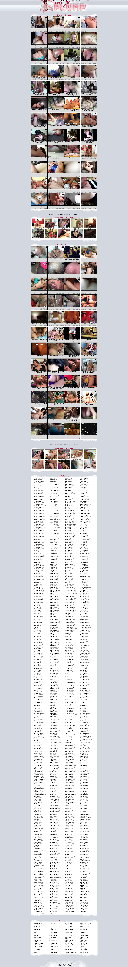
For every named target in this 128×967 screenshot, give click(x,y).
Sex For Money (83, 670)
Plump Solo (82, 545)
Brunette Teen (53, 544)
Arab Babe (36, 625)
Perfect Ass (82, 525)
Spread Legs (83, 730)
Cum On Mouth (53, 661)
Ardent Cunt (77, 228)
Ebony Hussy (69, 926)
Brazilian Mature (53, 487)
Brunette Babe (53, 511)
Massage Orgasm (69, 743)
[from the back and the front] (89, 306)
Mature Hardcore (68, 783)
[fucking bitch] (89, 338)
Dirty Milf (51, 702)
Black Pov (36, 842)
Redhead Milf (83, 628)
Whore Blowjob (83, 869)
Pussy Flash (83, 593)
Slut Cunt (82, 704)
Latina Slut (67, 676)
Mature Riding (68, 808)
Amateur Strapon (38, 561)
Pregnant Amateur (84, 576)
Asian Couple (37, 645)
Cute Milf (51, 679)
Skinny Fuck (83, 694)
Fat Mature (52, 787)
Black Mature (37, 830)
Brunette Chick (53, 516)
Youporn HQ (64, 469)
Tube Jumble (64, 459)
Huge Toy (67, 582)
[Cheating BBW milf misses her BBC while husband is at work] (89, 60)
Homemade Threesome (70, 536)
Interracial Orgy (68, 605)
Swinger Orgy (83, 756)
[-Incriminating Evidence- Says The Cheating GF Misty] (72, 354)
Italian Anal (67, 613)
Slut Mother (82, 705)
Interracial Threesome (69, 610)
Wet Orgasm (83, 862)
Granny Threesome (54, 903)
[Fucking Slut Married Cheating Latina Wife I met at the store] (39, 76)
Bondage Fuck (37, 911)
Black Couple (37, 822)
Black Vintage (37, 860)
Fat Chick (52, 780)
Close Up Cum (53, 624)
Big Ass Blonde (37, 756)
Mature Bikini (68, 756)
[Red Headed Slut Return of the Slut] (72, 274)
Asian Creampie (37, 647)
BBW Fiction (68, 937)
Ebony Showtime (38, 228)
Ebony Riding (52, 751)
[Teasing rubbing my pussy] (39, 205)
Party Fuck (82, 524)
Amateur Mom (37, 541)
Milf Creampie (68, 840)
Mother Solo (83, 479)
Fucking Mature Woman (86, 926)
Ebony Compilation (54, 730)
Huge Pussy (67, 579)
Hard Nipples (68, 505)
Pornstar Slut (83, 558)
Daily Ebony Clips (54, 946)
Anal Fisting (36, 607)
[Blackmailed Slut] (72, 28)
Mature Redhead (68, 806)
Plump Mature (83, 539)
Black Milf (36, 831)
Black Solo (36, 848)
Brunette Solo (52, 541)
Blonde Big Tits (37, 869)
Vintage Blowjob (83, 848)
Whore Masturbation (84, 873)
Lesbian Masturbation (69, 702)
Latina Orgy (67, 673)
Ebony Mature (53, 743)
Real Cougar (83, 613)
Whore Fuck (83, 871)
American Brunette (38, 590)
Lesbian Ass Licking (69, 687)
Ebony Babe (52, 722)
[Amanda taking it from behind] (89, 419)
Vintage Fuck (83, 850)
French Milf (52, 833)
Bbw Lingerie (37, 711)
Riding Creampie (84, 645)
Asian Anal (36, 636)
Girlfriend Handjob (53, 873)
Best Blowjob (37, 748)
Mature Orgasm (68, 799)
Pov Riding (82, 571)
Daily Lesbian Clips (70, 944)
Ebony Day (53, 951)
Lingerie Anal (67, 733)
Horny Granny (68, 548)
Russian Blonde (83, 657)
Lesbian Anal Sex (68, 685)
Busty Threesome (53, 571)
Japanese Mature (69, 630)
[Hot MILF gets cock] (72, 370)
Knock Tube (53, 929)
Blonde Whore (37, 905)
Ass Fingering (37, 679)
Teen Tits (82, 811)
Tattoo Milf (82, 760)
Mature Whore (68, 831)
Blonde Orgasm (37, 893)
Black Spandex (37, 850)
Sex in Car (82, 671)
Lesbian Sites (84, 940)
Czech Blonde (53, 682)
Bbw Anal (36, 693)
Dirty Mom (52, 704)
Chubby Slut (52, 613)
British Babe (52, 493)
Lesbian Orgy (68, 710)
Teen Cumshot (83, 774)
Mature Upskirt (68, 830)
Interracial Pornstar (69, 607)
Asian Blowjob (37, 644)
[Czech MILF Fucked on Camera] (56, 419)
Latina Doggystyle (69, 659)
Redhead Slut (83, 633)
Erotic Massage (53, 757)
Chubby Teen (52, 614)
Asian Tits (36, 676)
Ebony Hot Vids (69, 924)
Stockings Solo (83, 737)
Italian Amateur (68, 611)
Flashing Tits (52, 823)
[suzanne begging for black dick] (56, 124)
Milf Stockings (68, 869)
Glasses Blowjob (53, 874)
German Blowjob (53, 845)
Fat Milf (51, 788)
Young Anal (82, 893)
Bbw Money (36, 717)
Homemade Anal (68, 522)
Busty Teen (52, 570)
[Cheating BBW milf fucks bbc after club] (72, 140)
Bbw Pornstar (37, 724)
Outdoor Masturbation (85, 516)
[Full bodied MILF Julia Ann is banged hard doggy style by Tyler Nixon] (39, 290)
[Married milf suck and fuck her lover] (89, 322)
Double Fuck (52, 716)
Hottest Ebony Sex (70, 931)
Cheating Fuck (53, 578)
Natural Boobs (83, 481)
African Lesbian (37, 484)
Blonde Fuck (37, 880)
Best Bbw (36, 747)
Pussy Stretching (84, 602)
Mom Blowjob (68, 882)
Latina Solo (67, 677)
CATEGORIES (51, 214)
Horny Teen (67, 559)
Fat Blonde (52, 776)
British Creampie (53, 495)
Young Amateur (83, 891)
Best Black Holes (54, 943)
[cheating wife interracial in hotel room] (56, 354)
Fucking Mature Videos (86, 924)
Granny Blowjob (53, 883)
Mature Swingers (68, 823)
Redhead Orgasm (84, 630)
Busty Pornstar (53, 568)
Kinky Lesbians (68, 647)
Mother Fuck (67, 909)
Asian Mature (37, 659)
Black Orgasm (37, 836)
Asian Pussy (37, 668)
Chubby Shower (53, 611)
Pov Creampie (83, 564)
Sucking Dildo (83, 750)
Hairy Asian (67, 479)
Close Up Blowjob (53, 621)
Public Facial (83, 585)
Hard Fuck (67, 504)
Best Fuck (36, 750)
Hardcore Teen (68, 518)
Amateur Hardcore (38, 531)
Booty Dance (52, 479)
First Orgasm (52, 819)
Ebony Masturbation (54, 742)
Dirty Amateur (53, 696)
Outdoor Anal (83, 507)
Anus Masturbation (38, 622)
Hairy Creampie (68, 485)
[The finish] (72, 205)
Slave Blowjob (83, 697)
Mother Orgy (83, 478)
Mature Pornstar (68, 803)
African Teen (37, 487)
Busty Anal (52, 550)
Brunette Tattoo (53, 542)
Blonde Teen (37, 903)
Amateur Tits (37, 573)
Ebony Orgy (52, 750)
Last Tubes (64, 238)
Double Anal (52, 711)
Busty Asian (52, 551)
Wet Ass (82, 859)
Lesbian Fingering (69, 694)
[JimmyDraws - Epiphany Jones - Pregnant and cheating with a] (89, 402)
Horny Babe (67, 538)
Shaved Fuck (83, 682)
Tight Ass (82, 823)
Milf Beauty (67, 834)
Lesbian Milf (67, 704)
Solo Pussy (82, 717)
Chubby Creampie (54, 599)
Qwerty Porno (51, 459)
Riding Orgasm (83, 651)
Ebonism (53, 949)
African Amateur (37, 478)
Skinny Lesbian (83, 696)
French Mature (53, 831)
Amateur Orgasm (38, 545)
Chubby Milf (52, 607)
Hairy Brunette (68, 484)
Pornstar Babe (83, 551)
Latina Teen (67, 680)
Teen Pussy (82, 797)
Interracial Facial (68, 594)
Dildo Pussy (52, 693)
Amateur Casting (38, 499)
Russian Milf (83, 664)
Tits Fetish (82, 833)
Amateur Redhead (38, 551)
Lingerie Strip (68, 737)
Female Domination (54, 797)
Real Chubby (83, 611)
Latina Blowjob (68, 656)
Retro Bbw (82, 639)
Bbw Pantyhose (37, 722)
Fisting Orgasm (53, 822)
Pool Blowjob (83, 548)
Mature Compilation (69, 765)
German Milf (52, 857)
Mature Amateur (68, 747)
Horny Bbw (67, 539)
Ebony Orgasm (53, 748)
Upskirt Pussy (83, 840)
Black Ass (36, 813)
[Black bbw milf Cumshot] (72, 435)
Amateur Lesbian (38, 536)
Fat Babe (52, 773)
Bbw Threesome (37, 737)
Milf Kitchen (67, 854)
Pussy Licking (83, 596)
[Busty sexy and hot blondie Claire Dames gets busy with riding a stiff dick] (56, 386)
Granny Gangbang (54, 889)
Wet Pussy (82, 863)
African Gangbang (38, 481)
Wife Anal (82, 876)
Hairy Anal (67, 478)
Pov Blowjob (83, 562)
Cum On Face (53, 659)
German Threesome (54, 862)
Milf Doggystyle (68, 843)
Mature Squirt (68, 816)
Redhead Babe (83, 619)
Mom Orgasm (68, 891)
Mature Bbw (67, 751)
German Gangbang (54, 853)
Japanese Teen (68, 634)
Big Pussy (36, 800)
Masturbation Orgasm (69, 745)
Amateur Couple (37, 508)
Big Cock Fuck (37, 782)
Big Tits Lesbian (37, 806)
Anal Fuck (36, 608)
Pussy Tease (83, 605)
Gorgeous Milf (53, 880)
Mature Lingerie (68, 793)
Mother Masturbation (69, 911)
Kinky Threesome (69, 651)
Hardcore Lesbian (69, 510)
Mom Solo (67, 894)
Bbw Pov (36, 725)
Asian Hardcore (37, 656)
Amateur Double (37, 521)
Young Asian (83, 894)
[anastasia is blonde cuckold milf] (72, 402)
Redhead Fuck (83, 624)
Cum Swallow (53, 667)
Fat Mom (52, 790)
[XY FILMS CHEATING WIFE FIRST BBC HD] (72, 189)
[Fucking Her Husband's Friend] (39, 28)
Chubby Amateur (53, 590)
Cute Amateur (53, 674)
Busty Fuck (52, 561)
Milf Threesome (68, 876)
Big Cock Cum (37, 780)
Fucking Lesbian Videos (71, 952)
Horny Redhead (68, 558)
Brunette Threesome (54, 545)
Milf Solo (67, 865)
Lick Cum (67, 731)
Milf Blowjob (67, 837)
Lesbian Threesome (69, 725)
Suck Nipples (83, 740)
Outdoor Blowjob (83, 508)
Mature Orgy (67, 800)
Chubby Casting (53, 598)
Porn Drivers (38, 459)
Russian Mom (83, 665)
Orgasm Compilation (84, 504)
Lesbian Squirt (68, 719)
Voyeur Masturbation (84, 856)
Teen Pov (82, 796)
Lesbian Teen (68, 724)
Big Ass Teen (37, 771)
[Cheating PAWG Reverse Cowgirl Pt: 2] (89, 44)
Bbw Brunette (37, 696)
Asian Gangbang (38, 653)
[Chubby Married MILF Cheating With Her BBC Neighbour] (39, 140)
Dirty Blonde (52, 697)
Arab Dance (36, 628)
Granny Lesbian (53, 894)
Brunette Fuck (53, 524)
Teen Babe (82, 765)
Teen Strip (82, 806)
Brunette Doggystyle (54, 521)
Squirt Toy (82, 734)
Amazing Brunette (38, 579)
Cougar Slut (52, 641)
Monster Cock (68, 900)
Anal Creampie (37, 602)
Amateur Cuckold (38, 511)
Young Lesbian (83, 905)
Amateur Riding (37, 553)
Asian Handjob (37, 654)
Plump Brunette (83, 533)
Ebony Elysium (54, 952)
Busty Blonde (52, 556)
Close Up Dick (53, 625)
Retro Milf (82, 642)
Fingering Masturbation (55, 808)
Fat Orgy (51, 791)
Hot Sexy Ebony (69, 929)
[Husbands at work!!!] (72, 306)
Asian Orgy (36, 665)
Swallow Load (83, 754)
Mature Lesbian (68, 791)
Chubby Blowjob (53, 596)
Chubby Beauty (53, 594)
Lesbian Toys (68, 728)
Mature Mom (68, 796)
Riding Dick (82, 647)
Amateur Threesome (38, 571)
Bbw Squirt (36, 731)
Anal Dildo (36, 604)
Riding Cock (83, 644)
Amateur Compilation (38, 505)
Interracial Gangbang (69, 598)
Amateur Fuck (37, 525)
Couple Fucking (53, 644)
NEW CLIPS (62, 214)
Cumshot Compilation (54, 670)
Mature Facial (68, 773)
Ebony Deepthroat (53, 731)
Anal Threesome (37, 618)
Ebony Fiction (69, 923)
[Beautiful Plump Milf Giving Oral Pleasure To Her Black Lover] (56, 370)
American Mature (38, 593)
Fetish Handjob (53, 805)
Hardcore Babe (68, 507)
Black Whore (37, 862)
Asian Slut (36, 671)
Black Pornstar (37, 840)
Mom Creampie (68, 885)
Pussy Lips (82, 598)
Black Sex (36, 845)
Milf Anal (67, 833)
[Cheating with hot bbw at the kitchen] (89, 274)
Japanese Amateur (69, 619)
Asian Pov (36, 667)
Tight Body (82, 825)
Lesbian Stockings (69, 720)
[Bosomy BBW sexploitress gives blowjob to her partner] (72, 44)
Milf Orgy (67, 859)
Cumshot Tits (52, 673)
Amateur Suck (37, 564)
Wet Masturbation (84, 860)
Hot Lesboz (83, 934)
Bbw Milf (36, 716)
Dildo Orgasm (53, 691)
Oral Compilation (84, 496)
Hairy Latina (67, 490)
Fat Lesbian (52, 785)
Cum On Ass (52, 657)
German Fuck (53, 851)
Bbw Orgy (36, 720)
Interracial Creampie (69, 590)
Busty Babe (52, 553)
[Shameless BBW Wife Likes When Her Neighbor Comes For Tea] (39, 92)
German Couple (53, 848)
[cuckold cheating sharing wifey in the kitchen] (56, 338)
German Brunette (53, 846)
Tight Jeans (82, 826)
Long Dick (67, 740)
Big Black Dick (37, 773)
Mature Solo (67, 814)
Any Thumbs (53, 923)
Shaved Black (83, 677)
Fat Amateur (52, 768)
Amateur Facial (37, 522)
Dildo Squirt (52, 694)
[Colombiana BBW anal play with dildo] (56, 258)
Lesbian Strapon (68, 722)
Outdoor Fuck (83, 511)
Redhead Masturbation (85, 627)
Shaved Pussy (83, 687)
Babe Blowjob (37, 688)
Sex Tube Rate (54, 935)
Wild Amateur (83, 883)
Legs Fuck (67, 684)
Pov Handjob (83, 565)
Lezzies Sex (84, 949)
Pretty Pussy (83, 581)
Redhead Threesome (84, 637)
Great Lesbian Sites (85, 931)
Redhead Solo (83, 634)
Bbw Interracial (37, 707)
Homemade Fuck (69, 528)
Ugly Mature (83, 839)
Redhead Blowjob (84, 621)
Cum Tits (52, 668)
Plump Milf (82, 541)
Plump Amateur (83, 527)
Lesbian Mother (68, 707)
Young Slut (82, 906)
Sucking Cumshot (84, 748)
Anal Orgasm (37, 611)
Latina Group (68, 662)
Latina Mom (67, 670)
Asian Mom (36, 662)
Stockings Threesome (85, 739)
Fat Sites (68, 947)
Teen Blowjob (83, 768)
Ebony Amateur (53, 719)
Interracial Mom (68, 602)
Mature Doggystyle (69, 771)
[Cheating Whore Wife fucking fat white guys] (39, 338)
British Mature (53, 501)
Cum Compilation (53, 653)
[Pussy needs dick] (39, 435)
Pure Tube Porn (54, 932)
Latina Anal (67, 653)
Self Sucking (83, 668)
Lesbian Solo (68, 717)
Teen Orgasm (83, 791)
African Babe (37, 479)
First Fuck (52, 817)
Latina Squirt (67, 679)
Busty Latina (52, 562)
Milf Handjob (67, 851)
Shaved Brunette (84, 680)
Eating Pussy (52, 717)
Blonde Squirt (37, 902)
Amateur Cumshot (38, 513)
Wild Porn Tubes (38, 469)
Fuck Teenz (83, 928)
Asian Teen (36, 674)
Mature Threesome (69, 826)
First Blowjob (52, 814)
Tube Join (64, 228)
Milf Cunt (67, 842)
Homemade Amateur (69, 521)
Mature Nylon (68, 797)
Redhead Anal (83, 618)
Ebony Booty (52, 727)
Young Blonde (83, 899)
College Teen (52, 634)
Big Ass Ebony (37, 760)
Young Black (83, 897)
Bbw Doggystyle (37, 700)
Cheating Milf (52, 584)
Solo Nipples (83, 714)
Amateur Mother (37, 542)
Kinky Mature (68, 648)
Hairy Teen (67, 499)
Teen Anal (82, 762)
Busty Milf (52, 565)
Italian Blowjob (68, 614)
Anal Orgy (36, 613)
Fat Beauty (52, 774)
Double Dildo (52, 714)
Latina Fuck (67, 661)
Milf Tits (66, 877)
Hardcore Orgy (68, 515)
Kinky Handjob (68, 645)
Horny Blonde (68, 541)
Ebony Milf (52, 745)
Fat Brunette (52, 777)
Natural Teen (83, 485)
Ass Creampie (37, 677)
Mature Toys (67, 828)
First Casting (52, 816)
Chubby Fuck (52, 601)
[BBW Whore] (72, 173)
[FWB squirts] (72, 76)
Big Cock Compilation (39, 779)
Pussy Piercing (83, 599)
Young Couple (83, 902)
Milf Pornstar (67, 862)
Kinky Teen (67, 650)
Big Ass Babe (37, 754)
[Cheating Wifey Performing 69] (56, 189)
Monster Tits (67, 905)
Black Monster (37, 834)
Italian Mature (68, 616)
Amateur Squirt (37, 559)
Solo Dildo (82, 710)
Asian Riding (37, 670)
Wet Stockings (83, 865)
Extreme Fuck (53, 762)
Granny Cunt (52, 886)
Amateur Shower (38, 555)
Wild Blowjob (83, 886)
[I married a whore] (39, 354)
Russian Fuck (83, 661)
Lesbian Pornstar (68, 713)
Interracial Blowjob (69, 587)
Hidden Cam (67, 519)
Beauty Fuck (37, 743)
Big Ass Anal (37, 751)
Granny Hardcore (53, 891)
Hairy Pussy (67, 498)
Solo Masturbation (84, 713)
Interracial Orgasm (69, 604)
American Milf (37, 594)
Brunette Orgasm (53, 533)
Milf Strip (67, 871)
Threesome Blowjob (84, 817)
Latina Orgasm (68, 671)
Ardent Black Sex (54, 941)
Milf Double (67, 845)
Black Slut (36, 846)
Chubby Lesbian (53, 604)
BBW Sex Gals (69, 938)
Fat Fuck (51, 782)
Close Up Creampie (54, 622)
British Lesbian (53, 499)
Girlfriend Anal (53, 869)
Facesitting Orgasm (54, 763)
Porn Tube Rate (54, 931)
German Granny (53, 854)
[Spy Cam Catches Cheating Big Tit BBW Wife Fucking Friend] (89, 173)
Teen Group (82, 787)
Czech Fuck (52, 684)
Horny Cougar (68, 545)
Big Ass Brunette (38, 757)
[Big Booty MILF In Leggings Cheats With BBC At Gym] (56, 92)
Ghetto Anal (52, 863)
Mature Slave (68, 811)
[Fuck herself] (56, 60)
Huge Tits (67, 581)
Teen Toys (82, 813)
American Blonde (38, 588)
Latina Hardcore (68, 664)
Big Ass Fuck (37, 762)
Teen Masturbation (84, 790)
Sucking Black (83, 745)
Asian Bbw (36, 641)
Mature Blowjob (68, 759)
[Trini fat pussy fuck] (56, 108)
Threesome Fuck (84, 819)
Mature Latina (68, 790)
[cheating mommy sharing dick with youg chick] (39, 386)
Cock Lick (52, 633)
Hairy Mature (68, 495)
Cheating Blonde (53, 573)
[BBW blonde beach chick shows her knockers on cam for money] (89, 370)
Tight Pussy (82, 828)
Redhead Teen (83, 636)
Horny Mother (68, 556)
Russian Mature (83, 662)
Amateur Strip (37, 562)
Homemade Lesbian (69, 530)
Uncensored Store (77, 459)
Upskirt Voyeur (83, 842)
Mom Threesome (68, 897)
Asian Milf (36, 661)
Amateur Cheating (38, 502)
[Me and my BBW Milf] (39, 173)
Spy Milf (82, 731)
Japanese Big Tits (69, 622)
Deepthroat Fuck (53, 688)
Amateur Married (38, 538)
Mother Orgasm (68, 912)
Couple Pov (52, 645)
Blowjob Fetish (37, 908)
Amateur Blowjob (38, 496)
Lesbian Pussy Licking (70, 714)
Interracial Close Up (69, 588)
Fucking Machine (53, 837)
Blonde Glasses (37, 882)
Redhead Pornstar (84, 631)
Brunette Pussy (53, 538)
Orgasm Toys (83, 505)
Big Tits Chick (37, 803)
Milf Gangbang (68, 850)
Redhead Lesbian (84, 625)
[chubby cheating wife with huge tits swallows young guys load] (72, 92)
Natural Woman (83, 488)
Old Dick (82, 495)
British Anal (52, 492)
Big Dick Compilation (38, 790)
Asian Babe (36, 639)
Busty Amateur (53, 548)
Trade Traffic (66, 965)
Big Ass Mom (37, 768)
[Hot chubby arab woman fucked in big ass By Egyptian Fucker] (89, 108)
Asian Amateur (37, 634)
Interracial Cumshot (69, 591)
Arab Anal (36, 624)
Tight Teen (82, 830)
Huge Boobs (67, 568)
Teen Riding (82, 799)
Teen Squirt (82, 805)
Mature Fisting (68, 776)
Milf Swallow (67, 874)
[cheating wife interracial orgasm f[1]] (39, 156)
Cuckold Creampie (54, 650)
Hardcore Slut (68, 516)
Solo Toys (82, 720)
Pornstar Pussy (83, 556)
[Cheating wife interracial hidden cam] (56, 76)
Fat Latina (52, 783)
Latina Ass (67, 654)
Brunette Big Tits (53, 513)
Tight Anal (82, 820)
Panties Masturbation (84, 522)
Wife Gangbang (83, 879)
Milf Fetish (67, 846)
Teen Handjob (83, 788)
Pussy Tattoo (83, 604)
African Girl (36, 482)
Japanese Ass (68, 621)
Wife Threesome (83, 882)
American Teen (37, 598)
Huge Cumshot (68, 571)
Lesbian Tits (67, 727)
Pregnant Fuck (83, 578)
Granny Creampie (53, 885)
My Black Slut (69, 934)
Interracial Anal (68, 584)
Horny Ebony (68, 547)
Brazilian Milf (52, 488)
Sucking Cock (83, 747)
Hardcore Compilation (69, 508)
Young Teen (82, 909)
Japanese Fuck (68, 627)
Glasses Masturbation (54, 877)
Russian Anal (83, 654)
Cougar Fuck (52, 637)
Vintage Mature (83, 851)
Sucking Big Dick (84, 743)
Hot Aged (83, 932)
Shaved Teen (83, 688)
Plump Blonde (83, 530)
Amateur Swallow (38, 565)
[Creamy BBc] (89, 205)
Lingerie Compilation (69, 734)
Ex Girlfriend (52, 760)
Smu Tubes (53, 938)
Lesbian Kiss (68, 699)
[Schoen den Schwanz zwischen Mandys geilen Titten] (56, 140)
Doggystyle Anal (53, 707)
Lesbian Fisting (68, 696)
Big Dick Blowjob (38, 788)
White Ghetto (83, 866)
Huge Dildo (67, 573)
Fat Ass (51, 771)
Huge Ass (67, 567)
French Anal (52, 826)
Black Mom (36, 833)
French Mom (52, 834)
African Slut (36, 485)
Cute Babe (52, 676)
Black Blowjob (37, 817)
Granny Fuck (52, 888)
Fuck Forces (90, 238)
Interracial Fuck (68, 596)
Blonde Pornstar (37, 894)
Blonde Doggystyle (38, 877)
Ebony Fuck (52, 734)
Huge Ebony (67, 574)
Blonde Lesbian (37, 886)
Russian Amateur (84, 653)
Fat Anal (51, 770)
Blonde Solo (36, 900)
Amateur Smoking (38, 556)
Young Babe (83, 896)
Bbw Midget (36, 714)
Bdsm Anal (36, 739)
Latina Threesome (69, 682)
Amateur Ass (37, 490)
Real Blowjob (83, 608)
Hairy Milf (67, 496)
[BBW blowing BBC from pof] (39, 60)
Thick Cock (82, 816)
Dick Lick (52, 690)
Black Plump (37, 839)
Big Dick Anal (37, 787)
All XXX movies (51, 228)
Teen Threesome (84, 810)
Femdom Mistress (54, 800)
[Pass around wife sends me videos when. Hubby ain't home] (56, 156)
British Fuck (52, 496)
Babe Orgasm (37, 691)
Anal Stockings (37, 616)
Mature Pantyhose (69, 802)
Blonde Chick (37, 873)
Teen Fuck (82, 783)
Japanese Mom (68, 633)
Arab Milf (36, 633)
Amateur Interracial (38, 533)
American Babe (37, 587)
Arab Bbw (36, 627)
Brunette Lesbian (53, 528)
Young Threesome (84, 911)
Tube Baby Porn (54, 940)
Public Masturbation (84, 587)
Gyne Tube (53, 928)
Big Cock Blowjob (38, 777)
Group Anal (52, 905)
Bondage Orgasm (38, 912)
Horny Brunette (68, 542)
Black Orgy (36, 837)
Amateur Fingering (38, 524)
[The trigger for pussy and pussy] (72, 124)
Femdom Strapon (53, 802)
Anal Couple (37, 601)
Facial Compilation (54, 765)
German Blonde (53, 843)
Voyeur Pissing (83, 857)
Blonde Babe (37, 868)
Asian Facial (37, 648)
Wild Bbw (82, 885)
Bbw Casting (37, 697)
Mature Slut (67, 813)
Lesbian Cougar (68, 690)
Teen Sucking (83, 808)
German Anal (52, 842)
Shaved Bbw (83, 676)
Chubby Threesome (54, 616)
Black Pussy (37, 843)
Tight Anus (82, 822)
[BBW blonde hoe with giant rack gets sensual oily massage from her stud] (89, 124)
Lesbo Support (84, 944)
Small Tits (82, 707)
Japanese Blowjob (69, 624)
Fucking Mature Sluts (86, 923)
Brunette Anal (52, 510)
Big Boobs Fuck (37, 774)
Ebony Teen (52, 754)
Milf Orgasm (67, 857)
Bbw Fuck (36, 705)
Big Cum (36, 785)
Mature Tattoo (68, 825)
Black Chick (37, 820)
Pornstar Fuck (83, 555)
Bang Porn (90, 228)
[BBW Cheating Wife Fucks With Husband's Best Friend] (72, 419)
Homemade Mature (69, 531)
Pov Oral (82, 568)
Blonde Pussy (37, 897)
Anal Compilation (38, 599)
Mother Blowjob (68, 908)
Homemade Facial (69, 525)
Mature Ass (67, 750)
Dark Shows (53, 947)
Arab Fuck (36, 630)
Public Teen (82, 588)
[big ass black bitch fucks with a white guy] (56, 28)
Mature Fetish (68, 774)
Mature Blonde (68, 757)
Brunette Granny (53, 525)
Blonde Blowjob (37, 871)
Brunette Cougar (53, 518)
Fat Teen (51, 794)
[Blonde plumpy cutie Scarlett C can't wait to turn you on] (72, 108)
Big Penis (36, 799)
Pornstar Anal (83, 550)
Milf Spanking (68, 866)
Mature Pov (67, 805)
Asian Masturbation (38, 657)
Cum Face (52, 656)
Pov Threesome (83, 574)
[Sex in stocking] (72, 156)
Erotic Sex (52, 759)
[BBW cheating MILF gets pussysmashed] (39, 419)
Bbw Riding (36, 727)
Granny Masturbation (54, 896)
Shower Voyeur (83, 691)
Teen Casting (83, 770)
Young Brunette (83, 900)
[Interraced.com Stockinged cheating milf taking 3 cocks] (39, 370)
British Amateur (53, 490)
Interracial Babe (68, 585)
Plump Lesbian (83, 536)
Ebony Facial (52, 733)
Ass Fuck (36, 682)
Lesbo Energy (84, 941)
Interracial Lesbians (69, 599)
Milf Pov (66, 863)
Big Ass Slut (37, 770)
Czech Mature (53, 685)
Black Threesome (38, 857)
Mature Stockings (69, 817)
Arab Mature (37, 631)
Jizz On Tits (67, 637)
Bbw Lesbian (37, 710)
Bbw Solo (36, 730)
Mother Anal (67, 906)
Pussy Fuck (83, 594)
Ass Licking (36, 684)
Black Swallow (37, 854)
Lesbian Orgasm (68, 708)
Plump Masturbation (84, 538)
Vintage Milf (82, 853)
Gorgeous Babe (53, 879)
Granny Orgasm (53, 897)
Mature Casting (68, 762)
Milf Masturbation (68, 856)
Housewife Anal (68, 564)
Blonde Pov (36, 896)
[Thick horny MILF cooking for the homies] (72, 338)
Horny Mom (67, 555)
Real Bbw (82, 607)
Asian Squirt (37, 673)
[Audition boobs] (56, 435)
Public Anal (82, 582)
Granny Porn (84, 929)
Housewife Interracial (69, 565)
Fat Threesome (53, 796)
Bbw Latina (36, 708)
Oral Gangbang (83, 501)
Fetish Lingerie (53, 806)
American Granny (38, 591)
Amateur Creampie (38, 510)
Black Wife (36, 863)
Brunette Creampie (54, 519)
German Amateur (53, 840)
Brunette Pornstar (53, 535)
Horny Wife (67, 561)
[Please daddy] (89, 290)
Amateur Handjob (38, 530)
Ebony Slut (52, 753)
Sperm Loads (83, 728)
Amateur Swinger (38, 567)
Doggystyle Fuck (53, 708)
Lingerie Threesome (69, 739)
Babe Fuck (36, 690)
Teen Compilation (84, 771)
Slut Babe (82, 702)
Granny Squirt (53, 902)
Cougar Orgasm (53, 639)
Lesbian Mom (68, 705)
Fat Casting (52, 779)
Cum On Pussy (53, 662)
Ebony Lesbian (53, 740)
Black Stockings (37, 853)
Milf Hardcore (68, 853)
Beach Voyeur (37, 742)
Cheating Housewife (54, 579)
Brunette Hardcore (54, 527)
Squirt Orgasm (83, 733)
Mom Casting (68, 883)
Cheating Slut (52, 587)
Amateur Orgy (37, 547)
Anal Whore (36, 621)
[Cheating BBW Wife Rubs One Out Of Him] (72, 322)
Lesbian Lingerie (68, 700)
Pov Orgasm (83, 570)
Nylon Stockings (83, 492)
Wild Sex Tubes (51, 469)
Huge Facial (67, 576)
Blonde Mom (37, 891)
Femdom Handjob (53, 799)
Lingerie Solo (68, 736)
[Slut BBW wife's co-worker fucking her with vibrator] (39, 322)
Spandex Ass (83, 724)
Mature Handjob (68, 782)
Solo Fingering (83, 711)
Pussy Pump (83, 601)
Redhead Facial (83, 622)
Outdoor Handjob (84, 515)
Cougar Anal (52, 636)
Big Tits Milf (36, 808)
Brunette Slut (52, 539)
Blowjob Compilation (38, 906)
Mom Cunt (67, 886)
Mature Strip (67, 819)
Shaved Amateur (84, 674)
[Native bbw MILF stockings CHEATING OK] (39, 402)
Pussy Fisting (83, 591)
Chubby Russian (53, 610)
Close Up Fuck (53, 627)
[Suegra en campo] (56, 274)
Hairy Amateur (53, 912)
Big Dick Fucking (38, 793)
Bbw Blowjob (37, 694)
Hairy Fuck (67, 487)
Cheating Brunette (53, 574)
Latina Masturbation (69, 667)
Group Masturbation (54, 909)
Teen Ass (82, 763)
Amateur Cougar (37, 507)
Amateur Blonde (37, 495)
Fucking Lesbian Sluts (71, 951)
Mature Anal (67, 748)
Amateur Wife (37, 576)
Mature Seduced (68, 810)
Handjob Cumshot (69, 501)
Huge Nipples (68, 578)
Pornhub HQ (77, 238)
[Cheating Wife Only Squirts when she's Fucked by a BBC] (72, 290)
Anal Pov (36, 614)
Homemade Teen (68, 535)
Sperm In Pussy (83, 727)
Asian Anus (36, 637)
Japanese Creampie (69, 625)
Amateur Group (37, 528)
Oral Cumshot (83, 499)
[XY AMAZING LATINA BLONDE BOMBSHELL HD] (56, 290)
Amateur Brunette (38, 498)
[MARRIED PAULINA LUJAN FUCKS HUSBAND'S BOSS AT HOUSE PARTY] (72, 258)
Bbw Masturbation (38, 713)
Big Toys (36, 810)
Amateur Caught (37, 501)
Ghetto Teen (52, 868)
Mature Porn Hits (85, 952)
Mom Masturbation (69, 889)
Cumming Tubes (69, 943)
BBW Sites (68, 941)
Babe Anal (36, 687)
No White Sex (69, 935)
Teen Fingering (83, 782)
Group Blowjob (53, 906)
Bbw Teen (36, 736)
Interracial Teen (68, 608)
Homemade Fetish (69, 527)
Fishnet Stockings (53, 820)
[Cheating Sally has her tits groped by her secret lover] (89, 92)
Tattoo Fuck (82, 759)
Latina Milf (67, 668)
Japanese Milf (68, 631)
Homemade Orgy (69, 533)
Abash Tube (77, 469)
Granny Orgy (52, 899)
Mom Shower (68, 893)
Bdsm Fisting (37, 740)
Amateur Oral (37, 544)
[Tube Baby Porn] (89, 28)
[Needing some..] (89, 435)
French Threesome (54, 836)
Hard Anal (67, 502)
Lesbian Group (68, 697)
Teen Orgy (82, 793)
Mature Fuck (67, 777)
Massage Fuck (68, 742)
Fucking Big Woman (70, 949)
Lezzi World (83, 951)
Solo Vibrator (83, 722)
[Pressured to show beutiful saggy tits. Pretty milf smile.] (56, 44)
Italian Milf (67, 618)
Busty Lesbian (53, 564)
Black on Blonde (37, 865)
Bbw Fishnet (37, 704)
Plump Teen (82, 547)
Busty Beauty (52, 555)
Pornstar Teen (83, 559)
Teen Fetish (82, 780)
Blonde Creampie (38, 876)
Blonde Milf (36, 889)
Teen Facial (82, 779)
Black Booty (37, 819)
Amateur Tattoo (37, 568)
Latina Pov (67, 674)
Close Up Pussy (53, 631)
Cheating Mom (53, 585)
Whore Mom (83, 874)
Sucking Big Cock (84, 742)
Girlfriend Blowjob (53, 871)
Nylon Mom (82, 490)
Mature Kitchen (68, 788)
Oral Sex (82, 502)
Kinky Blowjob (68, 644)
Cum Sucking (53, 665)
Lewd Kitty (83, 947)
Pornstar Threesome (84, 561)
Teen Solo (82, 803)
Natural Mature (83, 482)
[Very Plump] (55, 2)
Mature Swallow (68, 822)
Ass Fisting (36, 680)
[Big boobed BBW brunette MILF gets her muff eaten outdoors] (89, 189)
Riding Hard (82, 650)
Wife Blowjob (83, 877)
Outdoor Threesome (84, 521)
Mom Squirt (67, 896)
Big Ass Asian (37, 753)
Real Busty (82, 610)
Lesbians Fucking (69, 730)
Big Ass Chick (37, 759)
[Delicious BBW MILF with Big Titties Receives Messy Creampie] (39, 124)
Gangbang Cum (53, 839)
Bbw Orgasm (37, 719)
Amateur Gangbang (38, 527)
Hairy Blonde (68, 482)
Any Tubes (53, 924)
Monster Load (68, 902)
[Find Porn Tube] (89, 258)
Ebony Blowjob (53, 725)
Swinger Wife (83, 757)
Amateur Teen (37, 570)
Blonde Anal (36, 866)
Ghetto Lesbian (53, 866)
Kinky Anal (67, 642)
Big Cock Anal (37, 776)
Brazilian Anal (52, 485)
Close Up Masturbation (55, 628)
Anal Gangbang (37, 610)
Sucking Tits (83, 753)
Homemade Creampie (70, 524)
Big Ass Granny (37, 763)
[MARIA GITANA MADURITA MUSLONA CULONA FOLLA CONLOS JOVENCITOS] (39, 274)
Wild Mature (82, 888)
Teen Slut (82, 802)
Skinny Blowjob (83, 693)
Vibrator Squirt (83, 845)
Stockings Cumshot (84, 736)
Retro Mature (83, 641)
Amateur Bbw (37, 493)
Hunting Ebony (69, 932)
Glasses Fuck (53, 876)
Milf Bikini (67, 836)
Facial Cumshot (53, 767)
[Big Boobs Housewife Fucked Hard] (89, 386)
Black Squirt (37, 851)
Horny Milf (67, 553)
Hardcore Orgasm (69, 513)
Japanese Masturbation (70, 628)
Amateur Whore (37, 574)
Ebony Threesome (54, 756)
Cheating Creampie (54, 576)
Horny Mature (68, 551)
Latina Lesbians (68, 665)
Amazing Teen (37, 585)
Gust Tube (53, 926)
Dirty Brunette (53, 699)
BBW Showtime (69, 940)
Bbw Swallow (37, 734)
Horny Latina (67, 550)
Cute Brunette (53, 677)
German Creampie (54, 850)
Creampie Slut (53, 648)
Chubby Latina (53, 602)
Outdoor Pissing (83, 519)
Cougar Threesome (54, 642)
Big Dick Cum (37, 791)
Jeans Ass (67, 636)
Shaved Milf (82, 685)
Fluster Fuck (51, 238)
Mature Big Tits (68, 754)
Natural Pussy (83, 484)
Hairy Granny (68, 488)
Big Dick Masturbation (39, 794)
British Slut (52, 505)
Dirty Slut (52, 705)
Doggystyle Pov (53, 710)
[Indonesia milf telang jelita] (72, 60)
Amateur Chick (37, 504)
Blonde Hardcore (38, 885)
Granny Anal (52, 882)
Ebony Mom (52, 747)
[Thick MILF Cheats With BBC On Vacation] (39, 108)
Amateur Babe (37, 492)
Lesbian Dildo (68, 691)
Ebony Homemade (54, 737)
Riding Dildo (82, 648)
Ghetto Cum (52, 865)
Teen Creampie (83, 773)
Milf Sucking (67, 873)
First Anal (52, 813)
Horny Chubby (68, 544)
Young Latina (83, 903)
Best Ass (36, 745)
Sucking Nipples (83, 751)
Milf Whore (67, 879)
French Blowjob (53, 828)
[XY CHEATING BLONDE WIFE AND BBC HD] (56, 173)
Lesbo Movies (84, 943)
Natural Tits (82, 487)
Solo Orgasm (83, 716)
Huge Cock (67, 570)
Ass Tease (36, 685)
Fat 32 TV (68, 946)
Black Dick (36, 823)
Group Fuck (52, 908)
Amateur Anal (37, 488)
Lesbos (83, 946)
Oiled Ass (82, 493)
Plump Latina (83, 535)
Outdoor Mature (83, 518)
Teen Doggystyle (84, 777)
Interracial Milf (68, 601)
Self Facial (82, 667)
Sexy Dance (83, 673)
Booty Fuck (52, 481)
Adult (90, 469)
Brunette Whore (53, 547)
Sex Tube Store (54, 937)
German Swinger (53, 859)
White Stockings (83, 868)
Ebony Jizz (52, 739)
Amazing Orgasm (38, 584)
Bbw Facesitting (37, 702)
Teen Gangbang (83, 785)
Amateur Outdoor (38, 548)
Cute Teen (52, 680)
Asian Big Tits (37, 642)
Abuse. (70, 964)
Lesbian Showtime (85, 938)
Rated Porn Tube (54, 934)
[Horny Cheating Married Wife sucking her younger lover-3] (56, 306)
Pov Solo (82, 573)
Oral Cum (82, 498)
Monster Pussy (68, 903)
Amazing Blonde (37, 578)
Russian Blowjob (84, 659)
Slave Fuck (82, 699)
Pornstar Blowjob (84, 553)
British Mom (52, 504)
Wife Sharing (83, 880)
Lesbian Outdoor (68, 711)
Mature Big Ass (68, 753)
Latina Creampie (68, 657)
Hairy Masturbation (69, 493)
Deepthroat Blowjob (54, 687)
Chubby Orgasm (53, 608)
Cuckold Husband (53, 651)
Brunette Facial (53, 522)
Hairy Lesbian (68, 492)
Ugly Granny (83, 837)
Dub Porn (38, 238)
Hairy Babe (67, 481)
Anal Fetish (36, 605)
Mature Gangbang (69, 779)
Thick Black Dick (84, 814)
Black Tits (36, 859)
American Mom (37, 596)
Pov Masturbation (84, 567)
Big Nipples (36, 797)
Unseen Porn (90, 459)
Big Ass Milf (36, 767)
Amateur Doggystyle (38, 519)
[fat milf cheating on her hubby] (56, 205)
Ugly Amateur (83, 836)
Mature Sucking (68, 820)
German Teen (53, 860)
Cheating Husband (54, 581)
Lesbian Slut (67, 716)
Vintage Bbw (83, 846)
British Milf (52, 502)
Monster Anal (68, 899)
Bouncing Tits (52, 482)
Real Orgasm (83, 616)
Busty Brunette (53, 558)
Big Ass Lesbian (37, 765)
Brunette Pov (52, 536)
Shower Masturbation (85, 690)
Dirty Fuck (52, 700)
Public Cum (82, 584)
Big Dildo (36, 796)
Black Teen (36, 856)
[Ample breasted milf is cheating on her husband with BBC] (39, 189)
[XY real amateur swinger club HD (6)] (72, 386)
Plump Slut (82, 544)
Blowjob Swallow (38, 909)
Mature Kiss (67, 787)
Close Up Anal (53, 619)
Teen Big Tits (83, 767)
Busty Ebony (52, 559)
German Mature (53, 856)
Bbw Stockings (37, 733)
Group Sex (52, 911)
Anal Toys (36, 619)
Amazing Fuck (37, 581)
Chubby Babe (53, 593)
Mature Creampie (69, 767)
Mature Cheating (68, 763)
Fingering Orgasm (53, 810)
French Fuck (52, 830)
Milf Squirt (67, 868)
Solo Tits (82, 719)
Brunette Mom (53, 531)
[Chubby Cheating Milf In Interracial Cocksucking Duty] (89, 140)
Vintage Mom (83, 854)
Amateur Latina (37, 535)
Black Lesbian (37, 828)
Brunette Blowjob (53, 515)
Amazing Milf (37, 582)
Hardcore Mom (68, 511)
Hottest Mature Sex (85, 935)
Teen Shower (83, 800)
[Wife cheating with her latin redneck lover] (39, 258)
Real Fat (82, 614)
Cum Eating (52, 654)
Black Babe (36, 814)
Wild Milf (82, 889)
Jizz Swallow (68, 639)
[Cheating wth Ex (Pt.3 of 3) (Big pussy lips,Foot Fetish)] (39, 44)
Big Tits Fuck (37, 805)
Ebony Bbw (52, 724)
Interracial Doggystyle (69, 593)
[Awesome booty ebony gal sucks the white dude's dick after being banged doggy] (89, 156)
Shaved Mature (83, 684)
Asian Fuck (36, 651)
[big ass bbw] (56, 322)
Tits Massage (83, 834)
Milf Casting (67, 839)
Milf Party (67, 860)
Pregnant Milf (83, 579)
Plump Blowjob (83, 531)
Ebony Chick (52, 728)
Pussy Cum (82, 590)
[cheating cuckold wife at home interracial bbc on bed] (56, 402)
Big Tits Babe (37, 802)
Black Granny (37, 826)
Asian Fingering (37, 650)
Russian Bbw (83, 656)
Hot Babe (67, 562)
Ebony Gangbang (53, 736)
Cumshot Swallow (53, 671)
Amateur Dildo (37, 518)
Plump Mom (83, 542)
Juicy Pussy (67, 641)
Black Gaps (53, 944)
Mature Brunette (68, 760)
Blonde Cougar (37, 874)
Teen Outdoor (83, 794)
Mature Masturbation (69, 794)
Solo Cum (82, 708)
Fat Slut (51, 793)
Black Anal (36, 811)
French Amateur (53, 825)
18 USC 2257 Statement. (62, 964)
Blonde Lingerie (37, 888)
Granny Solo (52, 900)
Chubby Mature (53, 605)
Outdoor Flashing (84, 510)
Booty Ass (52, 478)
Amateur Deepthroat (38, 516)
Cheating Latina (53, 582)
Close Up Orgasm (54, 630)
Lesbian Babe (68, 688)
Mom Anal (67, 880)
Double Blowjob (53, 713)
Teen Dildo (82, 776)
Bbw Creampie (37, 699)
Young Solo (82, 908)
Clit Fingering (52, 618)
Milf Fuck (67, 848)
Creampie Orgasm (54, 647)
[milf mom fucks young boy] (89, 354)
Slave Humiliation (84, 700)
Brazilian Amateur (53, 484)
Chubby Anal (52, 591)
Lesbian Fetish (68, 693)
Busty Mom (52, 567)
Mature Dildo (67, 770)
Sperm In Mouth (83, 725)
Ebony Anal (52, 720)
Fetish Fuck (52, 803)
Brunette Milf (52, 530)
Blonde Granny (37, 883)
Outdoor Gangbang (84, 513)
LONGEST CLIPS (68, 214)
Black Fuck (36, 825)
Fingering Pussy (53, 811)
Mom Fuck (67, 888)
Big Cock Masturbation (39, 783)
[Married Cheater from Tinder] (89, 76)
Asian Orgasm (37, 664)
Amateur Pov (37, 550)
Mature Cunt (67, 768)
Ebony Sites (68, 928)
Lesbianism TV (84, 937)
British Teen (52, 507)
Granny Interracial (53, 893)
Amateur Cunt (37, 515)
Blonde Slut (36, 899)
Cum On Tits (52, 664)
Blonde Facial (37, 879)
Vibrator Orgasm (84, 843)
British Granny (53, 498)
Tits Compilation (83, 831)
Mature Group (68, 780)
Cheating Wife (53, 588)
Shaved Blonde (83, 679)
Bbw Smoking (37, 728)
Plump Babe (83, 528)
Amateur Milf (37, 539)
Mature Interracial (69, 785)
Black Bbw (36, 816)
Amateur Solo (37, 558)
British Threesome (54, 508)
